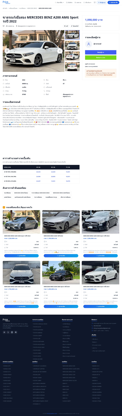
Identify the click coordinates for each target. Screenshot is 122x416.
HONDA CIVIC (7, 369)
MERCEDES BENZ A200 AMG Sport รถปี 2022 (17, 236)
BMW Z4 (65, 398)
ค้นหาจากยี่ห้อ (66, 338)
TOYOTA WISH (37, 356)
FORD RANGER (7, 401)
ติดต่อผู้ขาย (100, 52)
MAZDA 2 (94, 377)
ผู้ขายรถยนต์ (97, 44)
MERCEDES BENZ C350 (69, 371)
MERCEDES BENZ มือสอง (21, 193)
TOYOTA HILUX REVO (39, 344)
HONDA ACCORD (37, 359)
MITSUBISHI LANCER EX (39, 386)
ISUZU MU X (6, 389)
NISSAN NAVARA (96, 386)
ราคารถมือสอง (38, 197)
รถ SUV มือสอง (66, 335)
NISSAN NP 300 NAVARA (39, 371)
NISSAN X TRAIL (96, 401)
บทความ (79, 2)
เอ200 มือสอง (7, 197)
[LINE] (15, 332)
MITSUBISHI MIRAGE (39, 395)
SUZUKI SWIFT (67, 401)
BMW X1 (65, 383)
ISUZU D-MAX (7, 383)
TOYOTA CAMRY (37, 335)
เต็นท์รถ (70, 2)
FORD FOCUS (7, 395)
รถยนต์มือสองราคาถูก (51, 197)
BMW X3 (65, 392)
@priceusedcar (108, 75)
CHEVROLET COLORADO (39, 366)
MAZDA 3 (94, 380)
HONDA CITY (6, 366)
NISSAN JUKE (36, 374)
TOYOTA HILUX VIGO (38, 347)
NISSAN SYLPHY (96, 383)
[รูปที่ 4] (72, 66)
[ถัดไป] (60, 51)
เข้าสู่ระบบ (102, 2)
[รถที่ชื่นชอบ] (94, 2)
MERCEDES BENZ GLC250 (70, 380)
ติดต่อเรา (94, 342)
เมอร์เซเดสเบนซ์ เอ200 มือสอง (23, 197)
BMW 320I (65, 395)
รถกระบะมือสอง (67, 330)
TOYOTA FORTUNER (38, 341)
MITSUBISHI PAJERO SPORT (40, 401)
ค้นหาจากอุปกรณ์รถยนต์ (69, 356)
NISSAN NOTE (96, 389)
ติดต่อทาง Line (100, 57)
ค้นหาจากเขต (66, 353)
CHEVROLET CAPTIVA (38, 369)
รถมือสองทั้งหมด (13, 8)
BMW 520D (66, 389)
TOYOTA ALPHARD (38, 330)
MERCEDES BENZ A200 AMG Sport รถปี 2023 (17, 286)
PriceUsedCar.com (52, 413)
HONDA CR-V (7, 371)
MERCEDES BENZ (32, 8)
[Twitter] (8, 332)
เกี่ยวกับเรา (88, 2)
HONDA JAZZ (6, 380)
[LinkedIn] (12, 332)
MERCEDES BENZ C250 (69, 374)
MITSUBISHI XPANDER (39, 383)
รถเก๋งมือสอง (22, 8)
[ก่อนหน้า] (7, 51)
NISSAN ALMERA (97, 392)
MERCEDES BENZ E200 (69, 366)
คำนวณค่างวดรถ (96, 345)
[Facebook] (4, 332)
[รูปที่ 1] (72, 34)
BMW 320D (66, 386)
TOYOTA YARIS (37, 353)
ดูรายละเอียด (22, 255)
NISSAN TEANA (37, 377)
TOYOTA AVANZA (37, 332)
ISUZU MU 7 (6, 386)
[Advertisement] (41, 142)
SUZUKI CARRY (37, 380)
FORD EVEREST (7, 392)
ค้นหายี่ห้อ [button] (59, 2)
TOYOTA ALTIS (37, 327)
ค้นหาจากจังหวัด (67, 344)
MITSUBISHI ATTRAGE (39, 389)
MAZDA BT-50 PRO (97, 371)
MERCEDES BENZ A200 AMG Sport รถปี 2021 (57, 286)
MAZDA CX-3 (95, 366)
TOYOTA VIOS (37, 350)
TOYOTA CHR (36, 338)
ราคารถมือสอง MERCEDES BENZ (40, 193)
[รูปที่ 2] (72, 45)
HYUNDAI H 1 (37, 404)
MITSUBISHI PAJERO (38, 398)
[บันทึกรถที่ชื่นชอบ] (3, 26)
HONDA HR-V (7, 377)
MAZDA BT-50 (96, 374)
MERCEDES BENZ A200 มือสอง (61, 193)
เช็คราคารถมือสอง (65, 197)
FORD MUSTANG (7, 398)
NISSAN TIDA (96, 398)
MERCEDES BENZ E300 (69, 377)
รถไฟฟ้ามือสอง (66, 324)
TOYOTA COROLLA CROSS (40, 324)
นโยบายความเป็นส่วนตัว (98, 351)
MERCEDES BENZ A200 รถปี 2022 (53, 236)
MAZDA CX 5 (95, 369)
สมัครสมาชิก (114, 2)
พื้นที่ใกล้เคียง (66, 347)
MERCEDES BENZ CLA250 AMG (71, 369)
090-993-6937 (97, 326)
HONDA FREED (7, 374)
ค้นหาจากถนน (66, 350)
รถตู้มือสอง (65, 332)
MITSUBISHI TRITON (38, 392)
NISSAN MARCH (96, 395)
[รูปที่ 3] (72, 56)
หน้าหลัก (5, 8)
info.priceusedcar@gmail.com (102, 328)
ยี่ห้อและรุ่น (65, 341)
